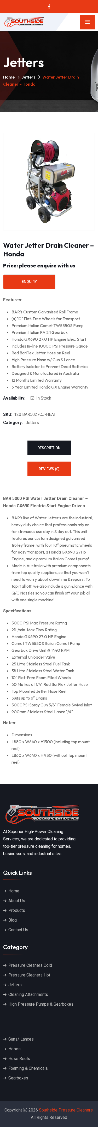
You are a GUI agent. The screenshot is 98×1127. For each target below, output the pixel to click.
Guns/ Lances (21, 1039)
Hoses (14, 1048)
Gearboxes (18, 1078)
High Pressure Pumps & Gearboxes (40, 1004)
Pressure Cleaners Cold (30, 965)
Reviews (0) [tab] (49, 469)
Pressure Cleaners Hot (29, 975)
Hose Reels (19, 1058)
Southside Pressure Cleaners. (66, 1110)
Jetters (28, 77)
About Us (16, 900)
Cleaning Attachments (28, 994)
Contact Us (18, 929)
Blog (12, 920)
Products (16, 910)
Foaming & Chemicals (28, 1068)
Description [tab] (49, 448)
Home (9, 77)
